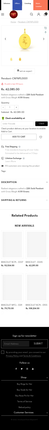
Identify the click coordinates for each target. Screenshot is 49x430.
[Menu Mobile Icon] (2, 14)
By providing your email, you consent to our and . (26, 354)
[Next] (44, 39)
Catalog (27, 3)
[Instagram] (27, 369)
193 (6, 166)
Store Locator (39, 5)
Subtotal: (5, 112)
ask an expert (26, 71)
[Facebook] (16, 369)
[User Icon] (38, 14)
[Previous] (5, 39)
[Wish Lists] (41, 137)
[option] (24, 39)
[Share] (46, 137)
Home (13, 22)
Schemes (7, 3)
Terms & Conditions (32, 356)
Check (41, 124)
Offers (17, 3)
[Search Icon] (31, 14)
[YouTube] (33, 369)
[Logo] (14, 14)
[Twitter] (22, 369)
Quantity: (5, 103)
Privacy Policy (12, 356)
